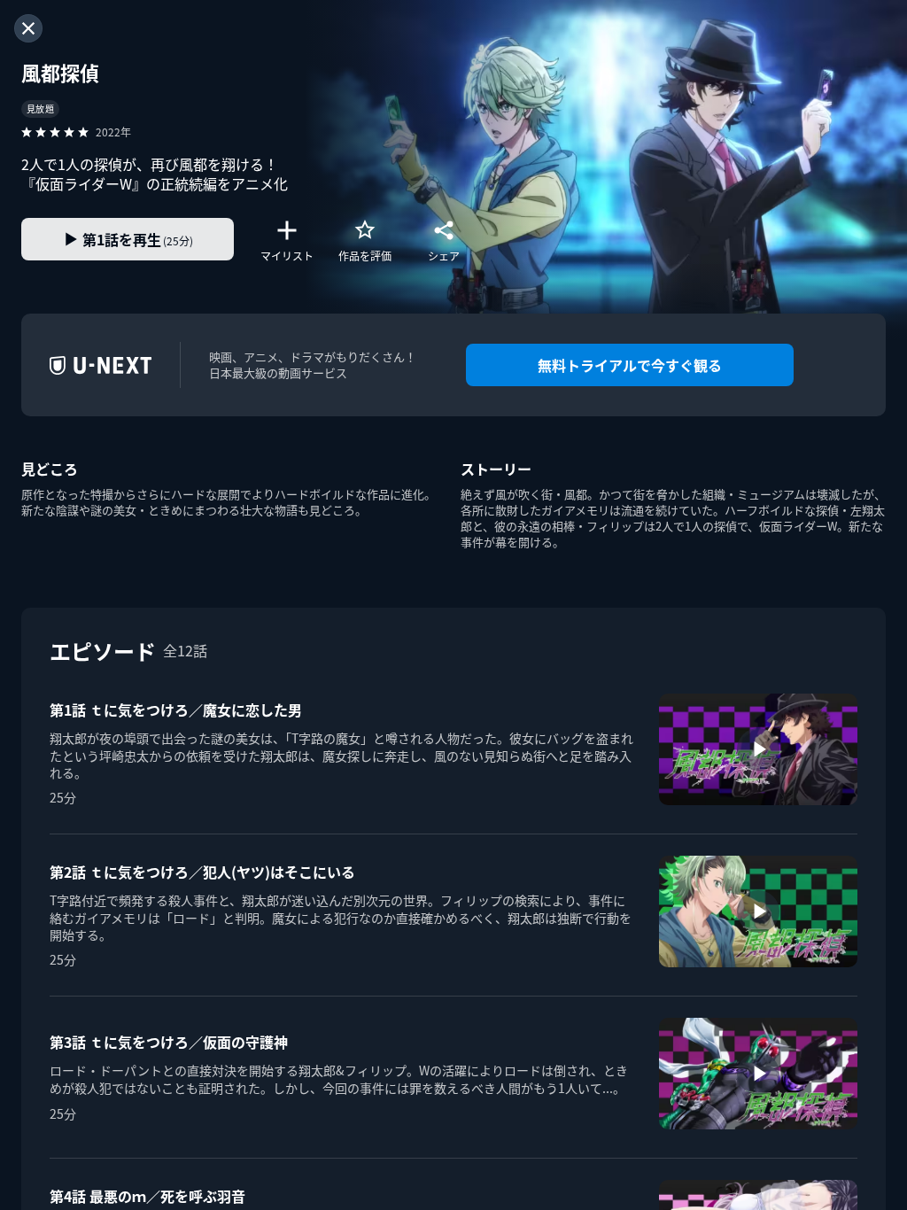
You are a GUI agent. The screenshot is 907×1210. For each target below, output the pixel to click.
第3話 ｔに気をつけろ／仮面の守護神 (169, 1041)
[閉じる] (28, 28)
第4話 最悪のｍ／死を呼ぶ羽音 (147, 1195)
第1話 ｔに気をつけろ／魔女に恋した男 (176, 709)
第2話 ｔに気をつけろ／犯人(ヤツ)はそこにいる (202, 871)
